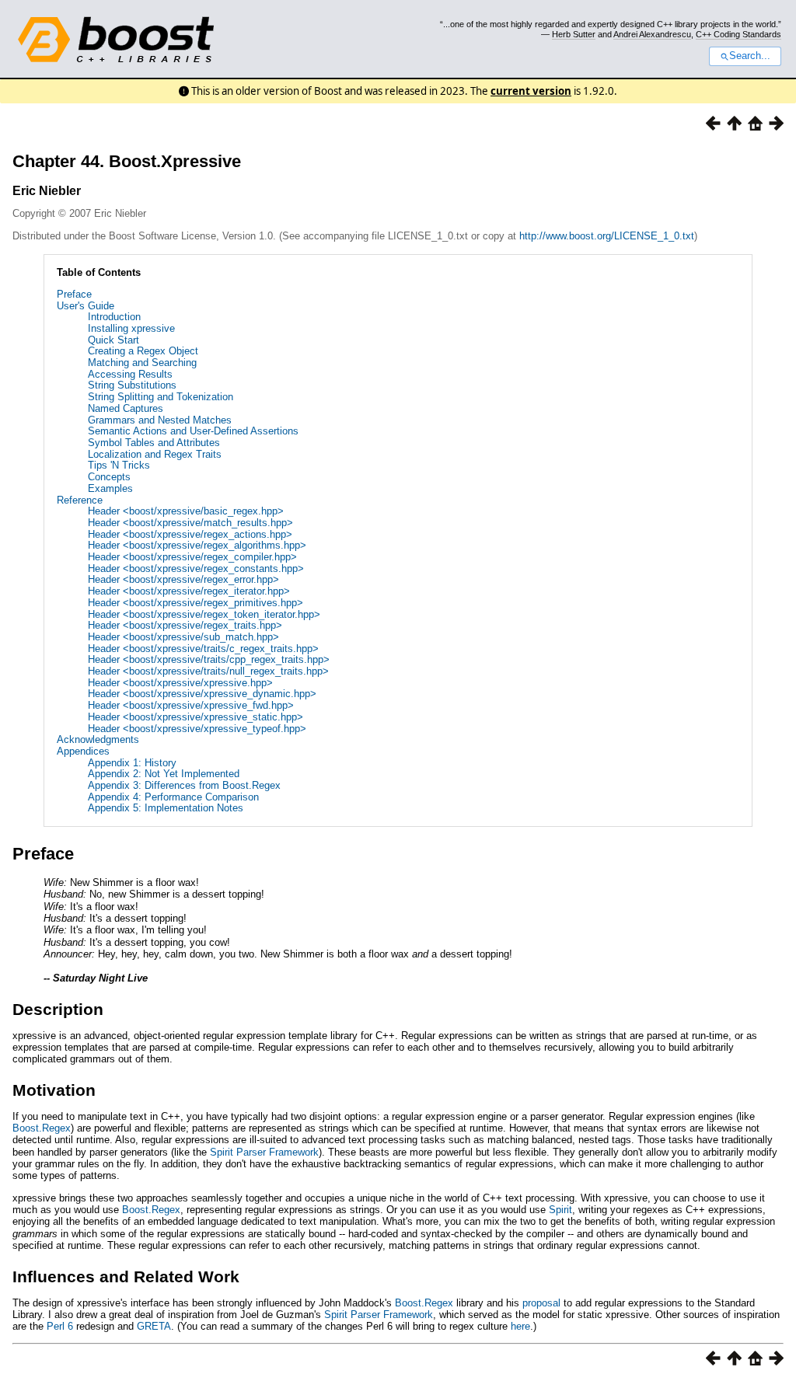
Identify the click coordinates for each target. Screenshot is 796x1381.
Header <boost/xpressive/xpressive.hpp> (180, 683)
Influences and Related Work (125, 1276)
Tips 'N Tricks (119, 465)
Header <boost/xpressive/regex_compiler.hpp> (192, 557)
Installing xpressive (131, 328)
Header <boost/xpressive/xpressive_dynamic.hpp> (202, 693)
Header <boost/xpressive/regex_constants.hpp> (196, 568)
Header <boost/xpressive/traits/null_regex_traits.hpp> (208, 671)
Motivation (54, 1090)
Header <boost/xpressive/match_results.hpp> (190, 522)
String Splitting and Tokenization (160, 397)
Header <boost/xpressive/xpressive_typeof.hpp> (197, 728)
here (520, 1326)
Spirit (560, 1209)
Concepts (109, 477)
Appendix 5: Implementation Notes (165, 808)
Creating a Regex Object (143, 351)
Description (57, 1009)
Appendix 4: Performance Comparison (173, 797)
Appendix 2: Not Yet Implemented (163, 773)
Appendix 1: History (132, 763)
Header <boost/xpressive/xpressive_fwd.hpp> (191, 705)
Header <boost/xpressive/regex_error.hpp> (183, 579)
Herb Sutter (573, 34)
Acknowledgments (98, 739)
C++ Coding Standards (738, 34)
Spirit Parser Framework (264, 1152)
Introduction (114, 317)
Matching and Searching (142, 362)
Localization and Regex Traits (155, 454)
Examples (110, 488)
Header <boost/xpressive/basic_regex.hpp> (186, 511)
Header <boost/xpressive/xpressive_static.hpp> (195, 717)
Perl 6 (60, 1326)
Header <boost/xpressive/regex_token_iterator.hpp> (204, 614)
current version (531, 91)
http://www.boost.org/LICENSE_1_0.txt (606, 236)
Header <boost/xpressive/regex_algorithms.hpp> (197, 545)
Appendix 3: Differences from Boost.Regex (184, 785)
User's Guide (85, 306)
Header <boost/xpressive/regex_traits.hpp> (185, 625)
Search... (749, 56)
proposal (541, 1303)
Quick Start (113, 340)
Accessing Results (130, 374)
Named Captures (125, 408)
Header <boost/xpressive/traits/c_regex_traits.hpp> (203, 648)
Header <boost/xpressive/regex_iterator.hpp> (189, 591)
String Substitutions (132, 385)
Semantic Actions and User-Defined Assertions (193, 431)
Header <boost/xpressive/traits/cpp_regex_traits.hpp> (209, 659)
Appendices (83, 751)
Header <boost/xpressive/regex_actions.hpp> (190, 534)
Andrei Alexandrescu (652, 34)
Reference (80, 500)
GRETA (154, 1326)
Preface (74, 294)
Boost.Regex (41, 1128)
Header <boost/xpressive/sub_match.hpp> (183, 637)
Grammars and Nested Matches (160, 420)
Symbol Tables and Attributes (154, 442)
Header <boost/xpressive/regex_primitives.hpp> (195, 603)
